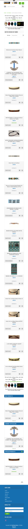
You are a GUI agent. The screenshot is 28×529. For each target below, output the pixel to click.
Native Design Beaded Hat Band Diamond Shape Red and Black (14, 95)
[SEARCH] (23, 6)
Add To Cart (8, 57)
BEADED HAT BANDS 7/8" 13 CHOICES (14, 276)
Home (5, 12)
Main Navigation (5, 6)
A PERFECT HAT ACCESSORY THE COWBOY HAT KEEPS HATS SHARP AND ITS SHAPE (14, 73)
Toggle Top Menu (14, 0)
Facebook (6, 520)
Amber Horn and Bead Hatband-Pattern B (14, 298)
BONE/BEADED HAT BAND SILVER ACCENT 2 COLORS (14, 209)
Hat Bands (9, 12)
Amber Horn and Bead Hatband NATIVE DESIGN (14, 322)
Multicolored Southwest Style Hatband (14, 49)
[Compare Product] (20, 3)
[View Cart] (23, 3)
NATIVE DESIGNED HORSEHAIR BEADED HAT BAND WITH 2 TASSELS (14, 141)
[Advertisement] (16, 10)
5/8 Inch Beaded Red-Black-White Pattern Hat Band (14, 367)
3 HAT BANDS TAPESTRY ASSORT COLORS (14, 344)
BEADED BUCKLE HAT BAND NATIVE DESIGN (14, 231)
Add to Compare (22, 57)
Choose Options (9, 80)
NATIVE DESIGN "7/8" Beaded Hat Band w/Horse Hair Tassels (14, 118)
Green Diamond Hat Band (14, 163)
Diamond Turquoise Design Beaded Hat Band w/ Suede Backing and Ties (14, 186)
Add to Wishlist (20, 57)
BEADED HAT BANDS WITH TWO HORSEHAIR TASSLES (14, 254)
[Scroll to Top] (22, 482)
